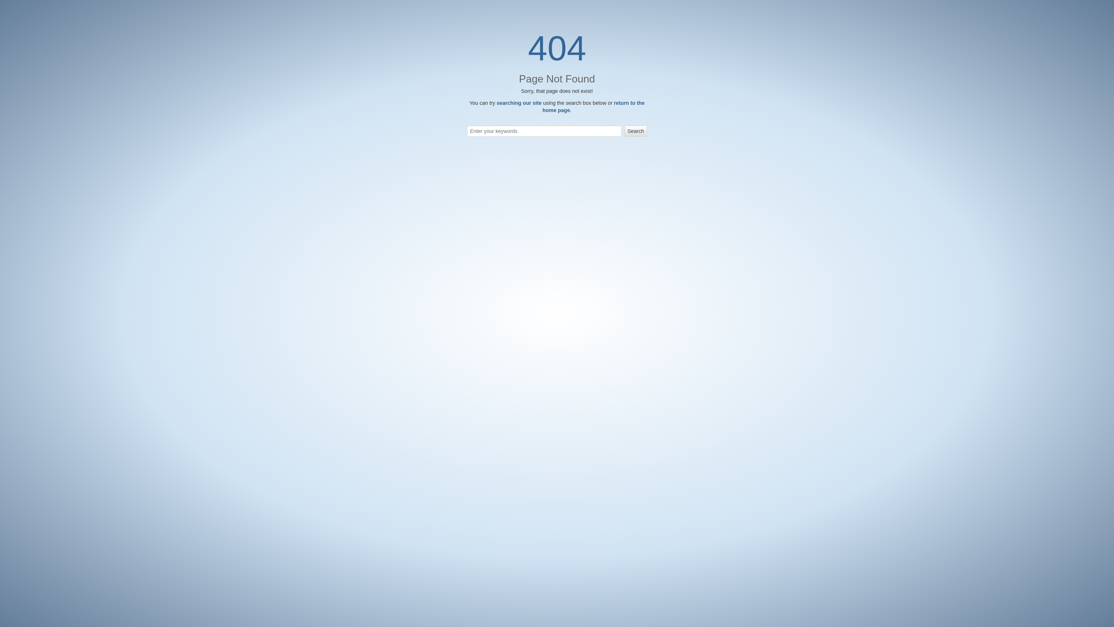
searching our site (519, 103)
